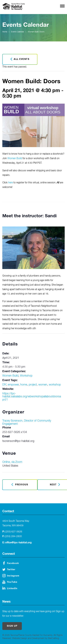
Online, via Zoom (12, 462)
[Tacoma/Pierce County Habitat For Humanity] (13, 6)
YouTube (12, 582)
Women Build (14, 158)
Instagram (13, 576)
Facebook (13, 563)
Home (4, 32)
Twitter (11, 570)
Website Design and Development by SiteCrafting (35, 638)
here (10, 182)
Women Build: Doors (36, 32)
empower (13, 384)
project (33, 384)
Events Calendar (17, 32)
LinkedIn (12, 588)
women (42, 384)
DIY (4, 384)
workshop (55, 384)
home (23, 384)
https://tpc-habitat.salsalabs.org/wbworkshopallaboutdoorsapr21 (31, 396)
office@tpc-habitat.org (18, 542)
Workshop (26, 375)
